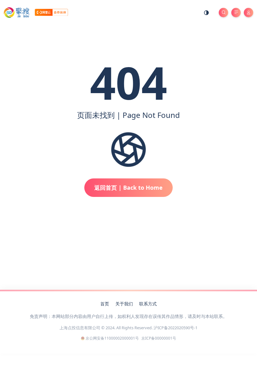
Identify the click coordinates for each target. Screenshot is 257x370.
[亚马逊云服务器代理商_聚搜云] (36, 12)
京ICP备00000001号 (158, 338)
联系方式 (148, 304)
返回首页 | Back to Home (128, 187)
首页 (104, 304)
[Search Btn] (223, 12)
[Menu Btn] (236, 12)
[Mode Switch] (206, 12)
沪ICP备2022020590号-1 (175, 327)
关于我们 (124, 304)
